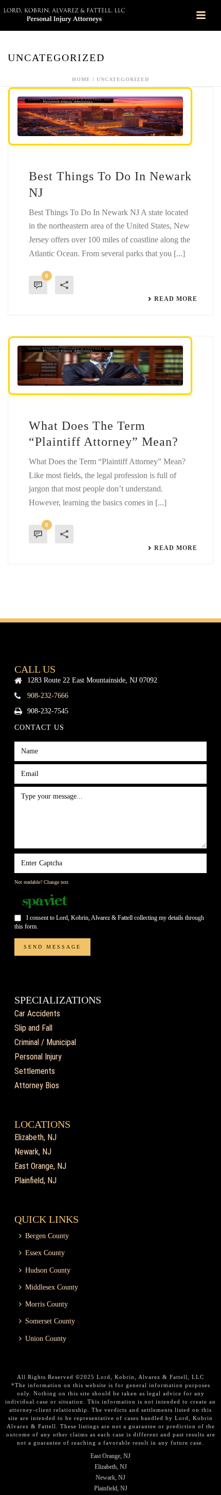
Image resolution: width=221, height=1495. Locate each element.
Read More (175, 299)
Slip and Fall (33, 1028)
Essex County (45, 1253)
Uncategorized (123, 79)
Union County (45, 1338)
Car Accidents (37, 1013)
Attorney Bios (36, 1085)
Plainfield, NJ (35, 1180)
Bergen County (47, 1236)
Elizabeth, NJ (35, 1137)
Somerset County (50, 1321)
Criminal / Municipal (45, 1042)
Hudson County (47, 1270)
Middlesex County (51, 1287)
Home (81, 79)
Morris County (46, 1304)
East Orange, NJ (40, 1166)
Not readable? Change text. (42, 882)
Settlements (34, 1071)
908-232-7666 (47, 695)
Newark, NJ (32, 1152)
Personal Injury (38, 1057)
